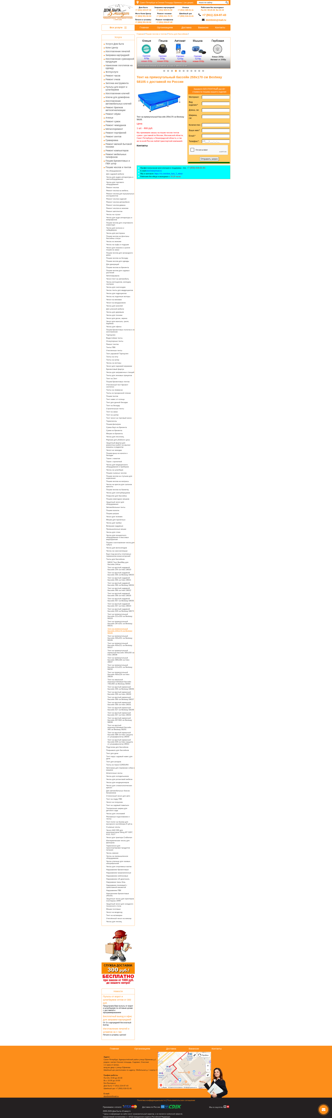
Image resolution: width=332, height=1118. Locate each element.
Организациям (165, 27)
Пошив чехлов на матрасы (117, 481)
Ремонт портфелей (116, 132)
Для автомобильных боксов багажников (118, 792)
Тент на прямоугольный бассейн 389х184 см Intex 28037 (118, 660)
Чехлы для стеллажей (115, 813)
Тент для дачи (112, 753)
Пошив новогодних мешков (117, 499)
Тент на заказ (112, 412)
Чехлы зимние (112, 853)
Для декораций (112, 264)
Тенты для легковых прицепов (119, 375)
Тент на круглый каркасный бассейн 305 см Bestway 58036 (121, 688)
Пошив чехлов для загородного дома (119, 254)
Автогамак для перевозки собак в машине (120, 769)
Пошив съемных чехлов (116, 473)
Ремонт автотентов (114, 211)
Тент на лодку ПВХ (114, 799)
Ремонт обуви (113, 114)
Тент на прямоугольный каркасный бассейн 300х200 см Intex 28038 (121, 652)
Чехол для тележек (114, 517)
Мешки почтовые (113, 909)
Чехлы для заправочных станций (120, 372)
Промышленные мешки (116, 529)
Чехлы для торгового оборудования (115, 183)
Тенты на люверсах (114, 390)
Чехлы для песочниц (115, 437)
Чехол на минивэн (114, 300)
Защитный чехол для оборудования (115, 503)
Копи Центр (112, 47)
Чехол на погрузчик (114, 802)
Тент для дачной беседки (117, 402)
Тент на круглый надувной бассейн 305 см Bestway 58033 (121, 574)
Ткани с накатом (113, 458)
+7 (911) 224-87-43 (143, 10)
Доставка (186, 27)
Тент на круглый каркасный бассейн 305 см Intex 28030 (119, 693)
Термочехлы (111, 421)
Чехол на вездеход (114, 912)
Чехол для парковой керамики (119, 366)
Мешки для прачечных (115, 520)
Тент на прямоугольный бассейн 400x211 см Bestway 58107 (120, 645)
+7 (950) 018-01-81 (186, 16)
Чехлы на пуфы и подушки (117, 244)
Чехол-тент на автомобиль (117, 279)
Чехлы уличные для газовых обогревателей (118, 862)
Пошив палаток (112, 510)
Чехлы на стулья (113, 214)
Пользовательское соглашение (181, 1100)
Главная (144, 27)
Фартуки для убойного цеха (118, 440)
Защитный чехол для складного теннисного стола (119, 905)
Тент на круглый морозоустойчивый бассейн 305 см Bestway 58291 (119, 727)
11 (203, 71)
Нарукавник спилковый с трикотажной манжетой (116, 886)
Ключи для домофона (117, 97)
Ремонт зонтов (113, 136)
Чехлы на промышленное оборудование (117, 857)
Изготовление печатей (118, 51)
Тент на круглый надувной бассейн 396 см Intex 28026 (119, 594)
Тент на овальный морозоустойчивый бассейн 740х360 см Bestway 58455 (119, 682)
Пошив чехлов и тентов (118, 167)
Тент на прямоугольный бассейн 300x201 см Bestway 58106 (120, 638)
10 (199, 71)
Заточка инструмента (117, 83)
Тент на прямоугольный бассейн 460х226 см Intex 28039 (118, 674)
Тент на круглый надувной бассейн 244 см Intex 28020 (119, 568)
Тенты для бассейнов (115, 559)
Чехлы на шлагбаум (114, 470)
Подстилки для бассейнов (117, 747)
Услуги (118, 37)
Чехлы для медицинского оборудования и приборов (117, 466)
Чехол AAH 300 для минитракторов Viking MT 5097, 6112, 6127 (119, 832)
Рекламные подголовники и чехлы (118, 818)
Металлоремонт (114, 129)
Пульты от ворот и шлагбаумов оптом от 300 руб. (117, 999)
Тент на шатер (112, 415)
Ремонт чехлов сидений (116, 199)
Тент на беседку (113, 405)
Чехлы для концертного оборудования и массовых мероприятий (117, 537)
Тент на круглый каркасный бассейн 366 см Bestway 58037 (121, 698)
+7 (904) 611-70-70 (164, 16)
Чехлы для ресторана (115, 233)
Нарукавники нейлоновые (117, 876)
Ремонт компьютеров (117, 150)
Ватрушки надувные (114, 526)
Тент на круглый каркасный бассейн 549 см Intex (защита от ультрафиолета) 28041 (120, 742)
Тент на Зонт (111, 378)
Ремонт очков (113, 79)
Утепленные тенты (114, 350)
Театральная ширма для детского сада (116, 809)
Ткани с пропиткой (114, 461)
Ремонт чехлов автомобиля (118, 202)
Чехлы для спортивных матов (118, 866)
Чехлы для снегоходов (115, 287)
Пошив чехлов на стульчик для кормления (119, 477)
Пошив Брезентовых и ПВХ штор (118, 162)
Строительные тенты (115, 409)
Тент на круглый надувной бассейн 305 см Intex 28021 (119, 579)
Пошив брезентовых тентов (117, 382)
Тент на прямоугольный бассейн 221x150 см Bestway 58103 (120, 616)
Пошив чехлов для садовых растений (118, 271)
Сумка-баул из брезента (116, 427)
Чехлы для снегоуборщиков (118, 493)
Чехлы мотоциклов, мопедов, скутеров (118, 283)
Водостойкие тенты (114, 338)
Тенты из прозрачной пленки (118, 393)
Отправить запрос (209, 159)
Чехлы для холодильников (117, 776)
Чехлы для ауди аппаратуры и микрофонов (119, 218)
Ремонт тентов (112, 344)
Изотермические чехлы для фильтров (118, 841)
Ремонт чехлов (112, 187)
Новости (118, 991)
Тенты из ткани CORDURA (117, 765)
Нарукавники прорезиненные (118, 873)
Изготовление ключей (117, 93)
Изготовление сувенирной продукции (120, 60)
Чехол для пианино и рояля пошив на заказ (118, 249)
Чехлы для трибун (114, 523)
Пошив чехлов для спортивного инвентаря (119, 224)
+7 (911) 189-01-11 (185, 10)
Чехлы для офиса (113, 327)
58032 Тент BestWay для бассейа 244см (118, 563)
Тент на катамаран (114, 915)
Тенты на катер (112, 360)
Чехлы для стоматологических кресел (119, 786)
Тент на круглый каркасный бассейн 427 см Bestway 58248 (121, 709)
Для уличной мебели (115, 309)
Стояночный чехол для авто (118, 796)
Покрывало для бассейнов (117, 750)
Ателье (109, 117)
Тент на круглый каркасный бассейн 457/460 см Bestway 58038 (120, 720)
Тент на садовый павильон (117, 805)
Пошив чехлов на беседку (117, 258)
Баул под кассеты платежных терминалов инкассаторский (118, 555)
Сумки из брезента (114, 430)
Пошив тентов (112, 396)
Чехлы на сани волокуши (116, 551)
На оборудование (113, 171)
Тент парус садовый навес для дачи (119, 757)
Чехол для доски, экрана (116, 318)
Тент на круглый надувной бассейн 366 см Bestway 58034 (121, 584)
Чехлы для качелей (114, 306)
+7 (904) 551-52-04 (143, 16)
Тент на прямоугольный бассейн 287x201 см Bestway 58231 (120, 623)
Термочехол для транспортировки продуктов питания (118, 848)
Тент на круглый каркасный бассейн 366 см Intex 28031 (119, 703)
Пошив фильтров (113, 424)
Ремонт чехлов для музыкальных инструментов (120, 195)
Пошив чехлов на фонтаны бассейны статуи (117, 237)
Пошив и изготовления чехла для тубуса (120, 543)
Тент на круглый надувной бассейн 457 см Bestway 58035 (121, 600)
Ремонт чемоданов (116, 125)
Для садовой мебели (115, 174)
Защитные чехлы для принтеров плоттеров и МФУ (120, 900)
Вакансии (203, 27)
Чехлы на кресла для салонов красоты (119, 485)
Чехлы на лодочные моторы (118, 296)
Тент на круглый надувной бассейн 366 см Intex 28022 (119, 589)
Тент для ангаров (113, 762)
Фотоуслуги (112, 72)
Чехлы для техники (114, 315)
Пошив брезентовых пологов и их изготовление (120, 331)
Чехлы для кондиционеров (117, 782)
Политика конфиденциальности (151, 1100)
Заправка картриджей (117, 55)
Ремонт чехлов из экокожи (117, 208)
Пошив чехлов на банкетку (117, 490)
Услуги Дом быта (115, 44)
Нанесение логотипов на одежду (119, 66)
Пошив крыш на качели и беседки (116, 454)
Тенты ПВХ (110, 347)
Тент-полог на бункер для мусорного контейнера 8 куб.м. (119, 823)
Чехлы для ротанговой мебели (119, 779)
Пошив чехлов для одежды (117, 261)
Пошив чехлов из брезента (117, 267)
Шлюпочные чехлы (114, 773)
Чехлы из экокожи (113, 241)
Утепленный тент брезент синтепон (117, 386)
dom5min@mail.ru (216, 20)
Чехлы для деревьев (115, 312)
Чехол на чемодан (114, 450)
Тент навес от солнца (115, 399)
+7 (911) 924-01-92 (164, 10)
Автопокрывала (112, 276)
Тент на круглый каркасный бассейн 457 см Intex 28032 (119, 714)
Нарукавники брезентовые (117, 870)
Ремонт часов (113, 75)
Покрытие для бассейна (116, 496)
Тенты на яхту (112, 357)
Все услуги (116, 27)
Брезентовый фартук (115, 369)
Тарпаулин (110, 335)
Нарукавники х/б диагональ (117, 879)
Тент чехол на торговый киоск (119, 418)
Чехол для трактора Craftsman (119, 837)
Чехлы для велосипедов (116, 548)
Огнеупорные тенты (114, 341)
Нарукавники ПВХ (113, 890)
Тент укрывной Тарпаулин (117, 354)
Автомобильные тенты (115, 507)
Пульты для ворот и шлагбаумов (116, 88)
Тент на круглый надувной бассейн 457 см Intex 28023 (119, 605)
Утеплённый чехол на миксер (118, 918)
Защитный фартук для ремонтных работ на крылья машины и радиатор (118, 445)
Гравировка (112, 140)
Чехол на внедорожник (116, 303)
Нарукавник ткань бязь (115, 882)
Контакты (220, 27)
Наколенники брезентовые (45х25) (117, 894)
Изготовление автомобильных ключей (118, 102)
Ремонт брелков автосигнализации (115, 108)
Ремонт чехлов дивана (115, 205)
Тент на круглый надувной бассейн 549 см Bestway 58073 (121, 610)
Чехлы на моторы (113, 363)
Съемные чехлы (113, 827)
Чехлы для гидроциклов (116, 293)
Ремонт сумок (113, 121)
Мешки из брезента (114, 433)
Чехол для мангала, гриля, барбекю (117, 322)
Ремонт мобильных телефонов (116, 155)
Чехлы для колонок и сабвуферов (115, 229)
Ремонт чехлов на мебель (117, 190)
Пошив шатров (112, 513)
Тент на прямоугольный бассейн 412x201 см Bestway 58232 (120, 667)
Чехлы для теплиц (114, 921)
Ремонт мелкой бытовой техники (119, 145)
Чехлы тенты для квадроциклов (119, 290)
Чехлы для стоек (113, 532)
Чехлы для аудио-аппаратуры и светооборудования (119, 178)
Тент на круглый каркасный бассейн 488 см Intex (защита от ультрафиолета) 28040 (120, 734)
